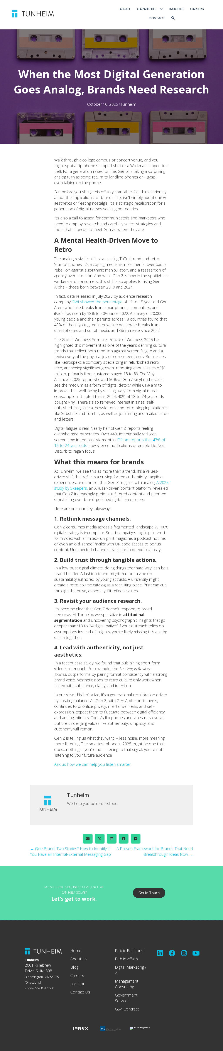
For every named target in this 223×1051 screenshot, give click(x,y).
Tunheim (128, 104)
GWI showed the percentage (97, 301)
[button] (173, 18)
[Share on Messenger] (135, 839)
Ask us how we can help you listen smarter (92, 764)
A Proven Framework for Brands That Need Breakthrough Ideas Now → (155, 851)
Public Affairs (126, 958)
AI (116, 972)
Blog (74, 967)
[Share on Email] (88, 839)
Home (75, 950)
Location (77, 983)
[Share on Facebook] (123, 839)
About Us (78, 958)
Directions (33, 982)
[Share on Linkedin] (112, 839)
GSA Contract (127, 1009)
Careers (77, 975)
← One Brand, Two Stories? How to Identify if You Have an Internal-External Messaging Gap (70, 851)
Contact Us (80, 992)
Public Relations (129, 950)
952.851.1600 (44, 988)
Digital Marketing (129, 967)
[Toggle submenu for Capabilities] (161, 9)
